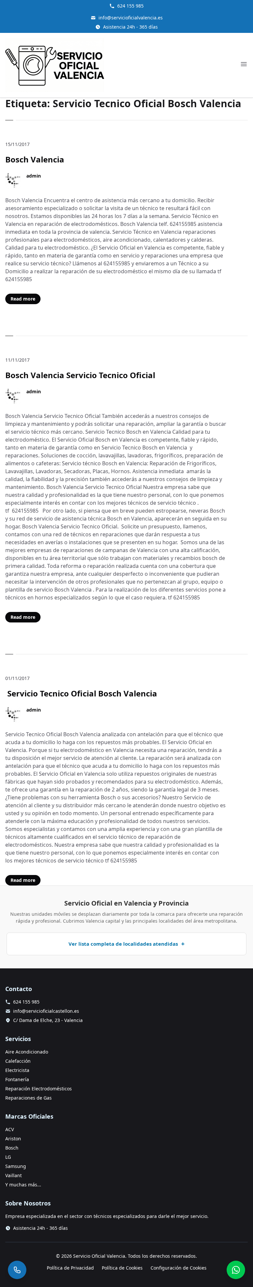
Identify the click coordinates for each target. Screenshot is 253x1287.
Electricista (17, 1070)
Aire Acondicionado (26, 1052)
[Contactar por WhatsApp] (236, 1270)
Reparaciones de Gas (28, 1098)
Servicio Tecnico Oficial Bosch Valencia (81, 693)
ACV (9, 1129)
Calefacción (18, 1061)
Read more (23, 299)
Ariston (13, 1138)
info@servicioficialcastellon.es (46, 1011)
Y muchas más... (23, 1184)
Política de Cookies (122, 1268)
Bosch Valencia (34, 159)
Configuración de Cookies (179, 1268)
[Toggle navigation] (244, 64)
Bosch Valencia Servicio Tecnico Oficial (80, 375)
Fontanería (17, 1079)
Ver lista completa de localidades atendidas (123, 943)
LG (8, 1157)
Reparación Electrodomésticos (38, 1088)
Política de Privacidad (70, 1268)
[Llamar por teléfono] (17, 1270)
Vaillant (13, 1175)
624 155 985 (130, 6)
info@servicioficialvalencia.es (130, 17)
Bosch (11, 1148)
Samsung (15, 1166)
